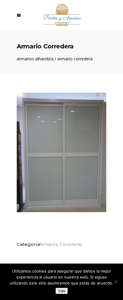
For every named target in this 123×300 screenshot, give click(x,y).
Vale (61, 291)
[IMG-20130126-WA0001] (61, 152)
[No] (116, 282)
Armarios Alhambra (35, 59)
